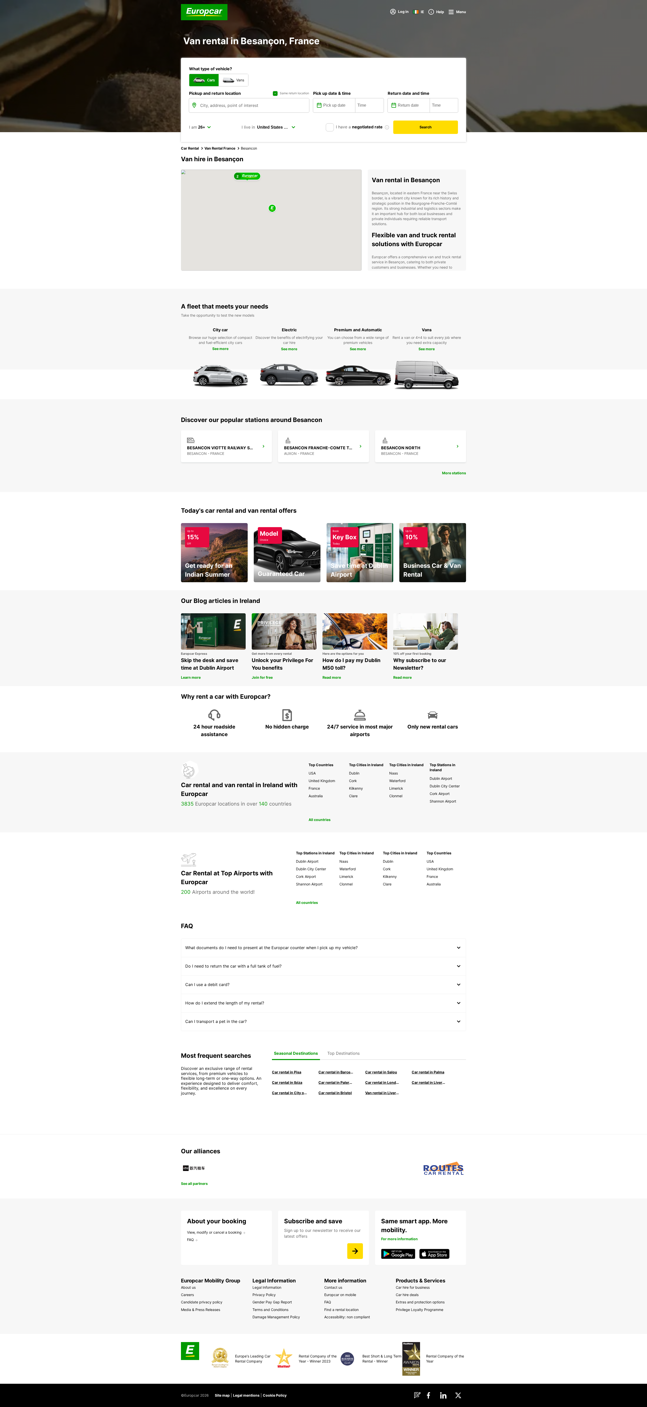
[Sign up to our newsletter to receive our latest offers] (355, 1251)
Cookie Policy (275, 1395)
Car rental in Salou (381, 1072)
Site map (222, 1395)
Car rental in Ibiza (287, 1082)
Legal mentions (246, 1395)
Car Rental (190, 148)
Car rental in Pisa (286, 1072)
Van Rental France (219, 148)
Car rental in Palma (428, 1072)
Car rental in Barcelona (335, 1072)
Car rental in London (382, 1082)
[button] (272, 208)
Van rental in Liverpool (382, 1093)
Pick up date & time (332, 93)
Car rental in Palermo (335, 1082)
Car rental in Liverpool (429, 1082)
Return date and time (408, 93)
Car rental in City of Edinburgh (289, 1093)
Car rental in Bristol (335, 1093)
